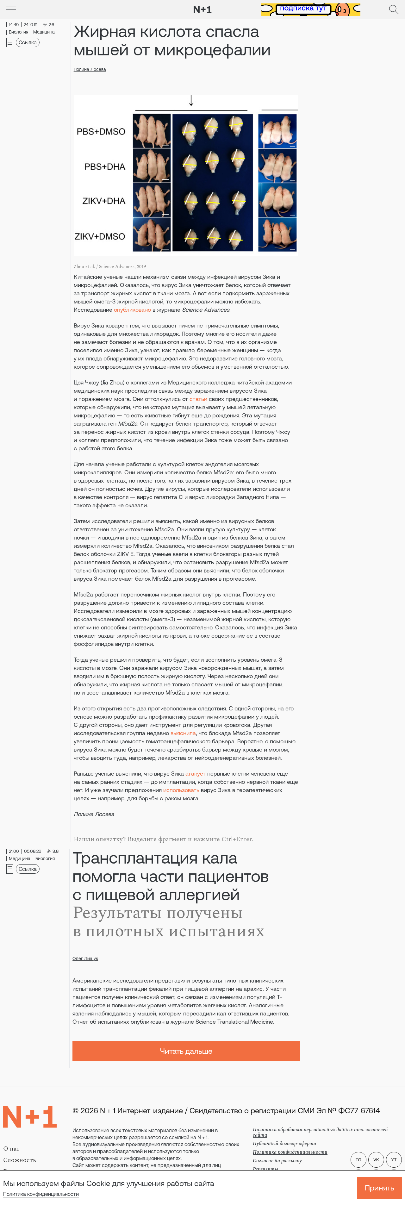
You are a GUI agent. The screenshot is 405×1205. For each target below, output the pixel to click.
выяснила (183, 733)
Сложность (19, 1160)
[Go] (11, 9)
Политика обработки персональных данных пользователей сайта (320, 1132)
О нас (11, 1148)
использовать (181, 790)
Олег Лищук (85, 958)
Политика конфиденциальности (41, 1194)
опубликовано (132, 309)
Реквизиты (265, 1169)
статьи (198, 399)
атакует (195, 773)
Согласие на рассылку (277, 1160)
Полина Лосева (90, 69)
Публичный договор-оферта (284, 1143)
